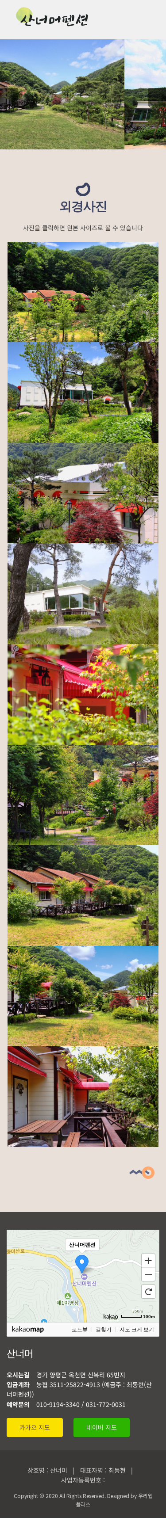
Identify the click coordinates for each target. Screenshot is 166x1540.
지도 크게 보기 (137, 1330)
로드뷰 (80, 1330)
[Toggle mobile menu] (149, 20)
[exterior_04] (83, 247)
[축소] (148, 1274)
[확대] (148, 1260)
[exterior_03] (83, 93)
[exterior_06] (83, 448)
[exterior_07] (83, 649)
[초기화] (148, 1291)
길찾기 (104, 1330)
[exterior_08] (83, 750)
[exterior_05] (83, 347)
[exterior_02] (83, 548)
